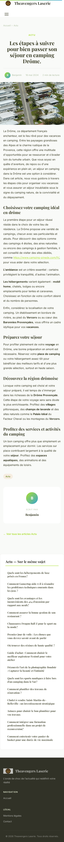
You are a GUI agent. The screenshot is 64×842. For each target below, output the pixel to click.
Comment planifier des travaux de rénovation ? (27, 690)
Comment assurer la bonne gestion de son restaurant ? (31, 614)
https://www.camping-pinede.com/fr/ (36, 257)
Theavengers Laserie (32, 3)
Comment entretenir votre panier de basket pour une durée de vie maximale (30, 738)
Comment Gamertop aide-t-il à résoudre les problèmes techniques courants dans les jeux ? (30, 587)
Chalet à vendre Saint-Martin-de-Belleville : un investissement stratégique (31, 701)
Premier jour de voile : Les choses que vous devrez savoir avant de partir (29, 636)
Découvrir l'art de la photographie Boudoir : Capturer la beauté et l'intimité (31, 669)
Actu (16, 25)
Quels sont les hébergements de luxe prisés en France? (28, 574)
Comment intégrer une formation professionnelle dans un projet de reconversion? (26, 725)
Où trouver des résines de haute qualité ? (31, 645)
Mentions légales (12, 815)
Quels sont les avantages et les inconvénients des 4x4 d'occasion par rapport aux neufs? (28, 602)
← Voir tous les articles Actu (20, 534)
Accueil (7, 25)
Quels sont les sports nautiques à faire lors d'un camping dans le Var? (31, 680)
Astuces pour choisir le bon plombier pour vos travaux (31, 712)
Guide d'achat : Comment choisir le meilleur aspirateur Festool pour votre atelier (29, 656)
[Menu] (6, 14)
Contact (7, 821)
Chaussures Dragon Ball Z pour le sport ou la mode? (31, 625)
